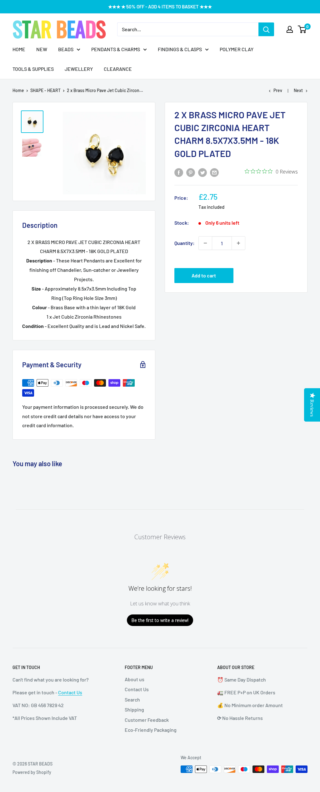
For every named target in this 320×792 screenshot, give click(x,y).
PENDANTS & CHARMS (115, 49)
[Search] (266, 29)
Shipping (134, 709)
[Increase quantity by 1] (238, 243)
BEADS (65, 49)
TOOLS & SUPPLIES (33, 69)
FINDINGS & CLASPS (180, 49)
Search (132, 699)
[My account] (290, 29)
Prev (277, 90)
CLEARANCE (118, 69)
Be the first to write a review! (160, 620)
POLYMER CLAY (236, 49)
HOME (18, 49)
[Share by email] (214, 172)
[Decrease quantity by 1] (205, 243)
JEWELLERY (79, 69)
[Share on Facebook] (178, 172)
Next (298, 90)
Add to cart (204, 275)
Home (18, 90)
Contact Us (70, 692)
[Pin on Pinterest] (190, 172)
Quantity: (184, 243)
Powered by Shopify (31, 772)
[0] (302, 29)
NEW (41, 49)
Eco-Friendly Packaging (151, 730)
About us (134, 679)
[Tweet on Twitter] (202, 172)
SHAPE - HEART (45, 90)
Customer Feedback (147, 720)
